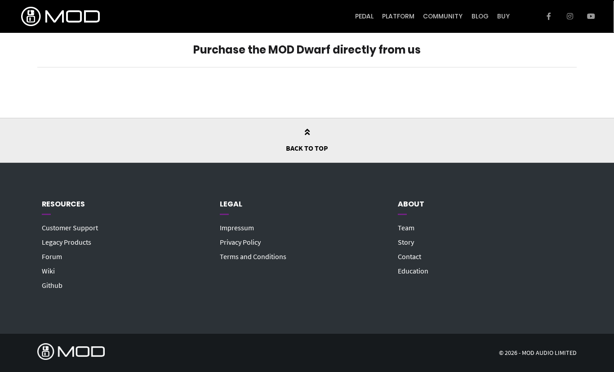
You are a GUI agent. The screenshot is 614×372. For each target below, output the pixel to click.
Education (413, 270)
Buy (503, 16)
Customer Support (70, 227)
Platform (398, 16)
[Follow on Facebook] (549, 16)
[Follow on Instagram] (569, 16)
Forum (52, 256)
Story (406, 242)
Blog (480, 16)
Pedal (364, 16)
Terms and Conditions (253, 256)
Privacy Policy (240, 242)
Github (52, 285)
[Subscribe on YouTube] (591, 16)
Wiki (48, 270)
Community (443, 16)
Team (406, 227)
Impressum (237, 227)
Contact (409, 256)
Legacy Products (66, 242)
